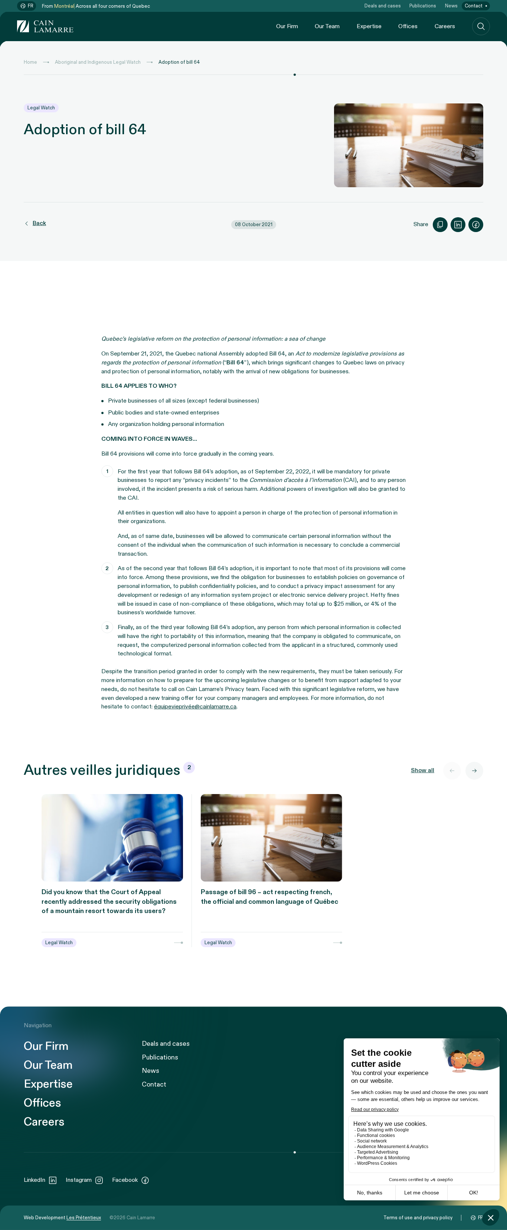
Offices (408, 26)
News (451, 6)
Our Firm (287, 26)
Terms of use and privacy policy (417, 1217)
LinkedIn (34, 1180)
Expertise (369, 26)
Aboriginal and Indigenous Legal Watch (98, 62)
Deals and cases (382, 6)
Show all (422, 770)
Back (39, 223)
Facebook (125, 1180)
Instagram (79, 1180)
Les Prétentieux (83, 1217)
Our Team (327, 26)
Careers (445, 26)
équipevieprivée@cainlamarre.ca (195, 707)
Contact (474, 6)
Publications (422, 6)
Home (30, 62)
